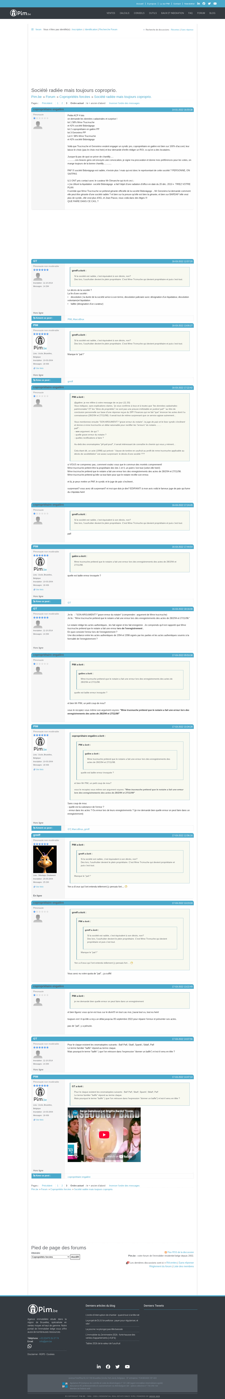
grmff (70, 381)
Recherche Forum (108, 29)
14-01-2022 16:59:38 (182, 109)
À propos (151, 4)
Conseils (139, 13)
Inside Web (154, 1396)
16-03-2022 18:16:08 (182, 609)
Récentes (175, 30)
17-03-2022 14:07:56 (182, 1039)
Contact (177, 4)
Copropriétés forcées (74, 97)
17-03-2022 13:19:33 (182, 903)
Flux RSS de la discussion (180, 1252)
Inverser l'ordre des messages (124, 103)
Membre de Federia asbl (80, 1389)
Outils (153, 13)
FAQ (190, 13)
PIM (70, 319)
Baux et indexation (172, 13)
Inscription (77, 29)
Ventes (111, 13)
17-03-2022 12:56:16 (182, 835)
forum (38, 29)
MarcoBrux (78, 319)
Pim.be (36, 97)
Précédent (47, 103)
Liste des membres (183, 1266)
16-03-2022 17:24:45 (182, 505)
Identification (91, 29)
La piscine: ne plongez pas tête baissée (104, 1329)
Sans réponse (187, 30)
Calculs (124, 13)
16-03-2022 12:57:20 (182, 261)
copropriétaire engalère (79, 1177)
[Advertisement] (112, 61)
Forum (201, 13)
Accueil (140, 4)
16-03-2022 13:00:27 (182, 325)
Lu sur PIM (165, 4)
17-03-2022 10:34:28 (182, 726)
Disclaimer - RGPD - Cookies (41, 1354)
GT (35, 261)
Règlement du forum (160, 1266)
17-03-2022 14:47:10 (182, 1077)
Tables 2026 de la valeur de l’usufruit (103, 1343)
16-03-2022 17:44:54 (182, 546)
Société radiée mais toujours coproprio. (123, 97)
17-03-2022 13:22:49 (182, 986)
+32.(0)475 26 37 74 (49, 1338)
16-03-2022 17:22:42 (182, 387)
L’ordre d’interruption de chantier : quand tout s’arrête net (112, 1315)
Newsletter (189, 4)
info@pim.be (45, 1341)
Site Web (39, 368)
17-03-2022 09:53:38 (182, 655)
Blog (212, 13)
